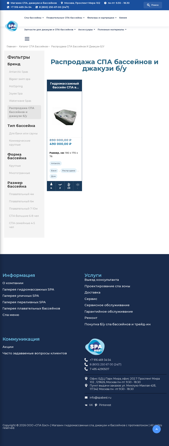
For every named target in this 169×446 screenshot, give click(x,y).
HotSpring (16, 86)
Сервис (90, 299)
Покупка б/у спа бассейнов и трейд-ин (117, 324)
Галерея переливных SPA (24, 302)
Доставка (92, 292)
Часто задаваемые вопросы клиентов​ (34, 353)
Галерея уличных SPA (20, 296)
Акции (8, 347)
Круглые (15, 165)
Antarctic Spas (18, 71)
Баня (53, 170)
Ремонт (90, 318)
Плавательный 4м (21, 194)
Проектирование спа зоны (107, 286)
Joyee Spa (15, 93)
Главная (11, 46)
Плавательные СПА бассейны (64, 17)
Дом (53, 176)
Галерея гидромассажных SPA (28, 289)
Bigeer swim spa (19, 79)
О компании (12, 283)
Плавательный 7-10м (23, 208)
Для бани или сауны (23, 133)
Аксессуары (85, 29)
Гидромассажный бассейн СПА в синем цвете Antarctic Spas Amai (64, 86)
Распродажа (68, 170)
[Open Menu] (27, 38)
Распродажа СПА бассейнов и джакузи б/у (21, 112)
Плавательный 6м (21, 201)
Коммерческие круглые (19, 142)
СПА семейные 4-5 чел (22, 225)
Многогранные (19, 173)
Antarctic (55, 163)
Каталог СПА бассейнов (33, 46)
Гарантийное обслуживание (108, 311)
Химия (123, 17)
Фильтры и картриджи (100, 17)
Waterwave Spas (20, 100)
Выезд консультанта (101, 280)
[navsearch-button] (153, 5)
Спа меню (10, 315)
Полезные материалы (111, 29)
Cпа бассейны (32, 17)
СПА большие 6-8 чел (24, 215)
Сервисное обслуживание (107, 305)
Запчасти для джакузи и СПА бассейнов (48, 29)
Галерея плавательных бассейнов (31, 308)
